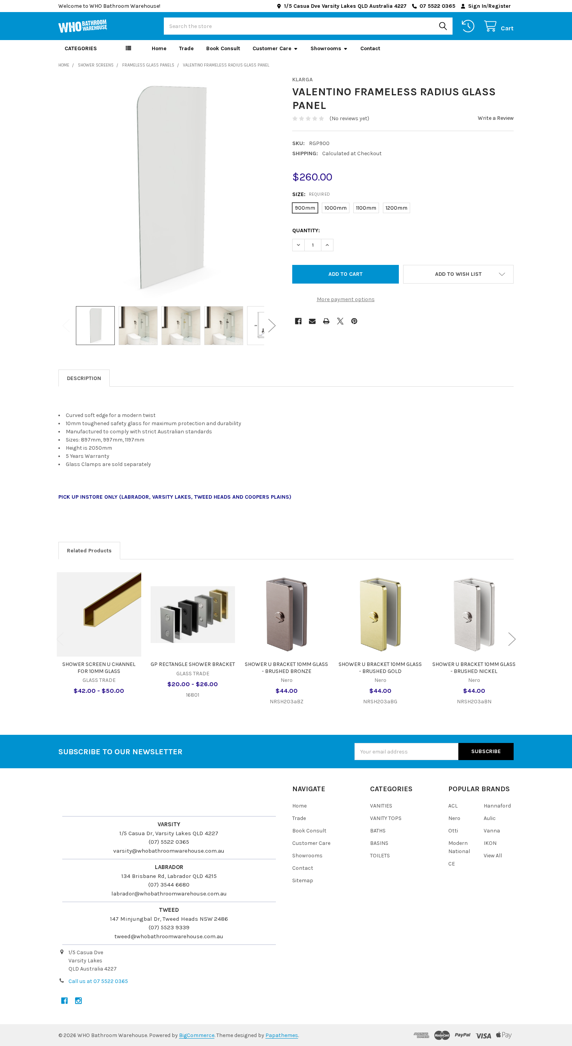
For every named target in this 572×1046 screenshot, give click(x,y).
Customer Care (272, 48)
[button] (458, 274)
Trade (186, 48)
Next (272, 325)
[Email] (312, 321)
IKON (490, 843)
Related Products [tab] (89, 550)
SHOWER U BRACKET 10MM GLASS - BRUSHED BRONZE (286, 668)
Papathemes (281, 1035)
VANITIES (381, 805)
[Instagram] (78, 1001)
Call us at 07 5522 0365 (98, 981)
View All (493, 855)
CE (451, 863)
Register (499, 6)
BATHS (378, 830)
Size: (311, 194)
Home (159, 48)
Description (84, 378)
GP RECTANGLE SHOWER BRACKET (193, 664)
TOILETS (380, 855)
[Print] (326, 321)
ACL (453, 805)
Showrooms (326, 48)
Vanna (492, 830)
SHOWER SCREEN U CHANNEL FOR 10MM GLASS (98, 668)
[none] (169, 187)
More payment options (346, 299)
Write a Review (496, 118)
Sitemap (302, 880)
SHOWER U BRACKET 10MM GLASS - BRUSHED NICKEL (474, 668)
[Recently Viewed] (470, 26)
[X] (340, 321)
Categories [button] (81, 48)
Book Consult (223, 48)
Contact (370, 48)
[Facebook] (298, 321)
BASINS (379, 843)
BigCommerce (196, 1035)
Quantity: (306, 230)
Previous (66, 325)
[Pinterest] (354, 321)
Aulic (490, 818)
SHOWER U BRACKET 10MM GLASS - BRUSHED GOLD (380, 668)
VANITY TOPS (386, 818)
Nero (454, 818)
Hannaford (497, 805)
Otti (453, 830)
